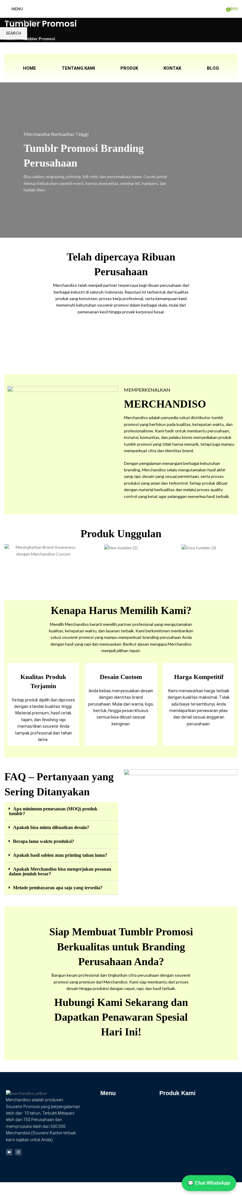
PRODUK (129, 68)
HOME (29, 68)
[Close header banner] (7, 1189)
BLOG (213, 68)
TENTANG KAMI (78, 68)
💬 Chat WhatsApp (209, 1182)
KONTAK (172, 68)
